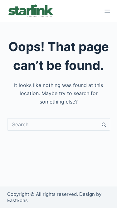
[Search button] (104, 124)
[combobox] (52, 124)
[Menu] (107, 11)
